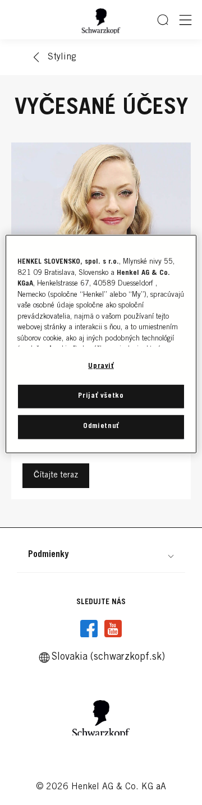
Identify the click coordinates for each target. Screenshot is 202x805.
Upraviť (101, 366)
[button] (101, 554)
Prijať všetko (100, 396)
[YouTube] (113, 629)
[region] (101, 344)
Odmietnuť (101, 426)
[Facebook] (89, 629)
